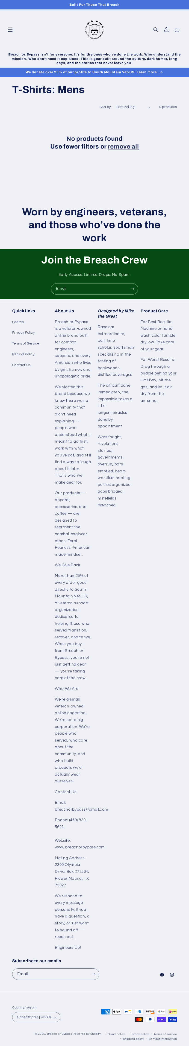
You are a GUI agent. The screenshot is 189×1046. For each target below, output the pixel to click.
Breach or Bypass (59, 1034)
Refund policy (115, 1034)
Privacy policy (139, 1034)
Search (18, 322)
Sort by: (106, 107)
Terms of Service (25, 343)
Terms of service (165, 1034)
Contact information (163, 1039)
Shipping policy (133, 1039)
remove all (123, 146)
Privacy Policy (23, 332)
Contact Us (21, 365)
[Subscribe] (132, 289)
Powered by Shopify (87, 1034)
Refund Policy (23, 354)
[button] (10, 29)
